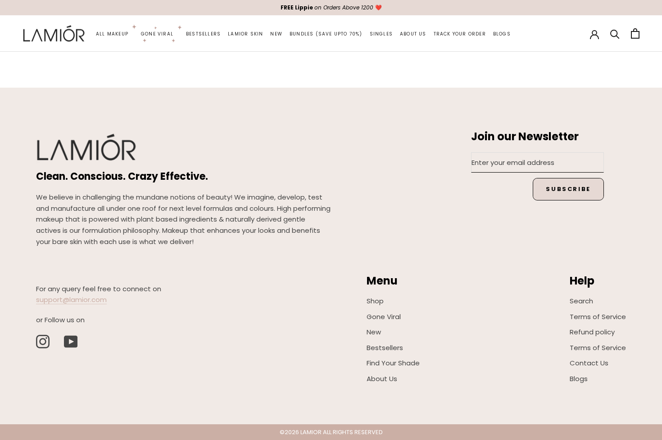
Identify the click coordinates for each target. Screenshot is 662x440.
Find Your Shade (393, 363)
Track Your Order (460, 34)
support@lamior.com (71, 299)
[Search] (615, 33)
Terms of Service (598, 316)
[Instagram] (43, 341)
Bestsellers (203, 34)
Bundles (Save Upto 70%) (326, 34)
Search (581, 301)
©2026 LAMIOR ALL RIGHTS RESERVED (331, 432)
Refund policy (592, 332)
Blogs (502, 34)
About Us (413, 34)
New (276, 34)
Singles (381, 34)
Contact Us (589, 363)
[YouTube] (70, 341)
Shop (375, 301)
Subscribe (568, 189)
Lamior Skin (245, 34)
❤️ (331, 7)
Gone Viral (157, 34)
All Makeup (112, 34)
